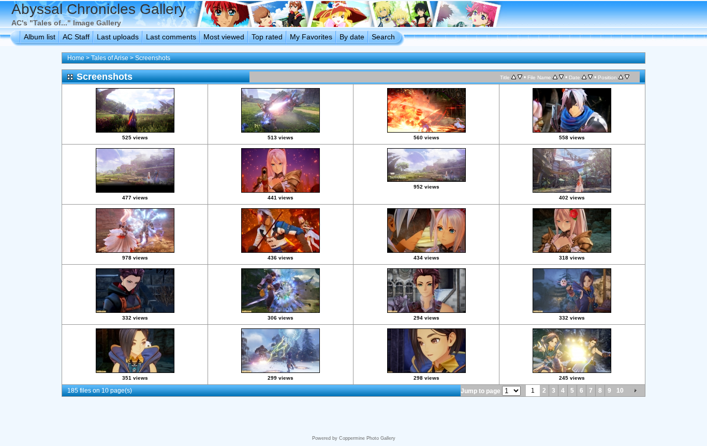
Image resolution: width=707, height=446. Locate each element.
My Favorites (311, 37)
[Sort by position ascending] (620, 77)
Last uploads (118, 37)
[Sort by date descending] (590, 77)
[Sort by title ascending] (513, 77)
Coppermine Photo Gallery (367, 438)
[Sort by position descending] (627, 77)
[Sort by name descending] (561, 77)
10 (620, 390)
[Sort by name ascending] (555, 77)
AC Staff (76, 37)
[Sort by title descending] (520, 77)
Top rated (267, 37)
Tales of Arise (109, 58)
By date (352, 37)
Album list (39, 37)
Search (383, 37)
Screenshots (152, 58)
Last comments (171, 37)
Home (75, 58)
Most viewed (223, 37)
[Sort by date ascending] (584, 77)
